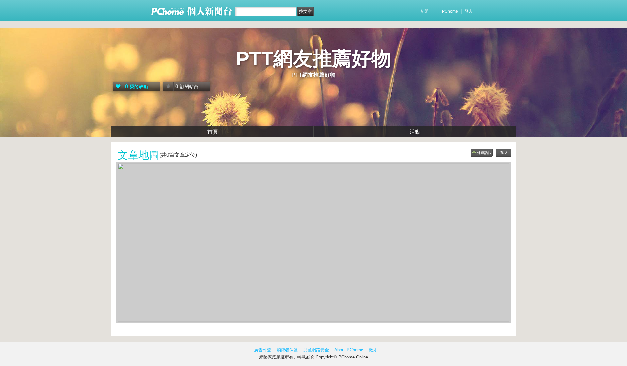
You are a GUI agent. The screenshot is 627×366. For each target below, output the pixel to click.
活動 (415, 132)
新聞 (424, 11)
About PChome (348, 349)
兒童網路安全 (316, 349)
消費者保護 (287, 349)
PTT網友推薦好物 (313, 59)
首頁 (212, 132)
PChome (450, 11)
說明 (503, 152)
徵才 (373, 349)
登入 (469, 11)
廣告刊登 (262, 349)
